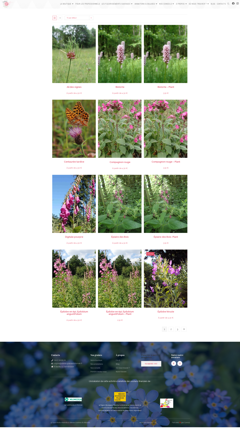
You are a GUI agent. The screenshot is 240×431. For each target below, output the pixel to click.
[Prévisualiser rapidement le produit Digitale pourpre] (94, 179)
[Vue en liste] (60, 18)
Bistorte (120, 87)
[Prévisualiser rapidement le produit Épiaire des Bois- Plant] (186, 179)
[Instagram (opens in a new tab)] (238, 3)
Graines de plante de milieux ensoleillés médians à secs (70, 85)
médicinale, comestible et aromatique (164, 85)
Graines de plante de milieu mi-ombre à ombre (66, 160)
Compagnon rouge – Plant (166, 162)
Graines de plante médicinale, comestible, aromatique (81, 85)
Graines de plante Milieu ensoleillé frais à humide (123, 85)
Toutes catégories (88, 85)
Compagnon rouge (120, 162)
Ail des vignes (74, 87)
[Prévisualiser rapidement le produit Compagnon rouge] (140, 104)
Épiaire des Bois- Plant (166, 237)
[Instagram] (179, 363)
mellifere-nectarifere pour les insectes (132, 85)
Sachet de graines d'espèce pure (61, 85)
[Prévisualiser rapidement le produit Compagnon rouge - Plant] (186, 104)
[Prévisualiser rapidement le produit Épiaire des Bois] (140, 179)
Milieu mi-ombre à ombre (175, 160)
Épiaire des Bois (120, 237)
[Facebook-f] (173, 363)
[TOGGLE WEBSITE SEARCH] (228, 4)
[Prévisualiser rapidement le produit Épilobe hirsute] (186, 253)
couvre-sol (159, 85)
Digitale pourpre (74, 237)
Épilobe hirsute (166, 312)
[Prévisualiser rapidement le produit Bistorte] (140, 29)
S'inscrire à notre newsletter (149, 356)
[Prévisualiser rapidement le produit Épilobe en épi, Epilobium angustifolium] (94, 253)
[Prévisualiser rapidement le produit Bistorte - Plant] (186, 29)
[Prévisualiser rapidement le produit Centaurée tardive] (94, 104)
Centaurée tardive (74, 162)
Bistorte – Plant (166, 87)
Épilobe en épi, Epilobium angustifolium (74, 313)
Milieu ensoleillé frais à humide (171, 85)
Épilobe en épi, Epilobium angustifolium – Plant (120, 313)
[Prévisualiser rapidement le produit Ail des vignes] (94, 29)
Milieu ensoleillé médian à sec (170, 160)
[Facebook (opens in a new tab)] (233, 3)
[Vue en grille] (54, 18)
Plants (157, 85)
